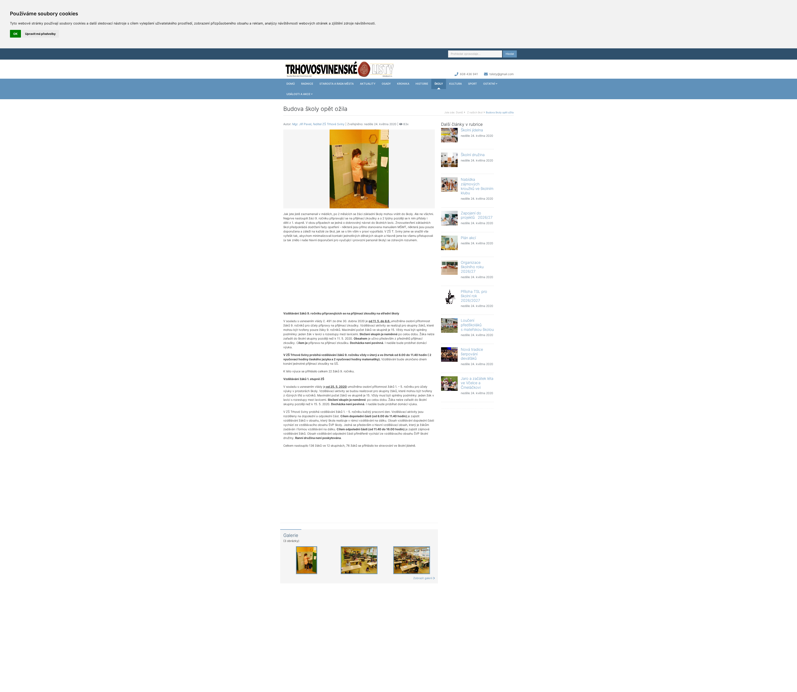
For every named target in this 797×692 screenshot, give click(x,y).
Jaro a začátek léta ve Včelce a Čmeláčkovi (477, 383)
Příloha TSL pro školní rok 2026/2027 (474, 296)
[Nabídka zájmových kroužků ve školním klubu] (449, 184)
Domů (290, 83)
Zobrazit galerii (423, 578)
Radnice (307, 83)
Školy (438, 83)
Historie (422, 83)
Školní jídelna (472, 130)
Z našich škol (475, 112)
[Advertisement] (359, 277)
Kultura (455, 83)
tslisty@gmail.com (501, 74)
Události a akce (298, 94)
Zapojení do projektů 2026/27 (477, 215)
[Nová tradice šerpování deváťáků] (449, 354)
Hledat (510, 53)
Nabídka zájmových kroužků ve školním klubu (477, 186)
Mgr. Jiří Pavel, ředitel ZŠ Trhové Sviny (318, 124)
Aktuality (367, 83)
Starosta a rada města (336, 83)
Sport (472, 83)
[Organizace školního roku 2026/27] (449, 267)
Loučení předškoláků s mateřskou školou (477, 324)
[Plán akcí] (449, 243)
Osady (386, 83)
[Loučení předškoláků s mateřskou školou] (449, 325)
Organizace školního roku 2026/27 (473, 267)
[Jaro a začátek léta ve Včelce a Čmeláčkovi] (449, 383)
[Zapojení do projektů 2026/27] (449, 218)
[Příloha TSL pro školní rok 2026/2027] (449, 296)
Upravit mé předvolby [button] (40, 33)
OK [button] (15, 33)
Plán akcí (468, 238)
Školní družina (473, 155)
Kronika (403, 83)
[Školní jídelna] (449, 135)
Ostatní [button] (489, 83)
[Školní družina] (449, 160)
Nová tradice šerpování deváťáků (472, 354)
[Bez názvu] (359, 168)
